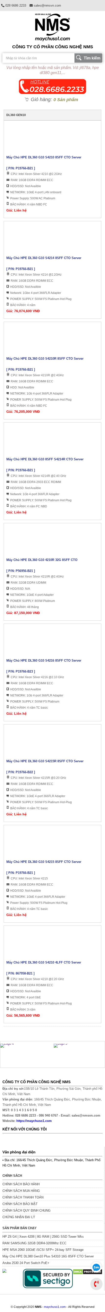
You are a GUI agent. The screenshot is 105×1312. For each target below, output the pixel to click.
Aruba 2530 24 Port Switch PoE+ (25, 1263)
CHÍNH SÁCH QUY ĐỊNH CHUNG (26, 1210)
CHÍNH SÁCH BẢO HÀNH (21, 1184)
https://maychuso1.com (34, 1121)
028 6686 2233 (15, 5)
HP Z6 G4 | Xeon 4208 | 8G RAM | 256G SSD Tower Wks (43, 1236)
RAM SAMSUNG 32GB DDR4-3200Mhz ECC (34, 1243)
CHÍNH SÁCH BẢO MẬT (20, 1204)
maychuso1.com (55, 1307)
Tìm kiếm (92, 58)
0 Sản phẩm (65, 99)
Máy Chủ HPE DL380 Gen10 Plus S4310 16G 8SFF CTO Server (48, 1256)
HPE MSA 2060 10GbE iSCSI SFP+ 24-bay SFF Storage (43, 1250)
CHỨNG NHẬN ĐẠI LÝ (18, 1217)
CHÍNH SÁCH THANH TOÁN (22, 1197)
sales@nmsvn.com (47, 5)
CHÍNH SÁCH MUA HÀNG (21, 1191)
